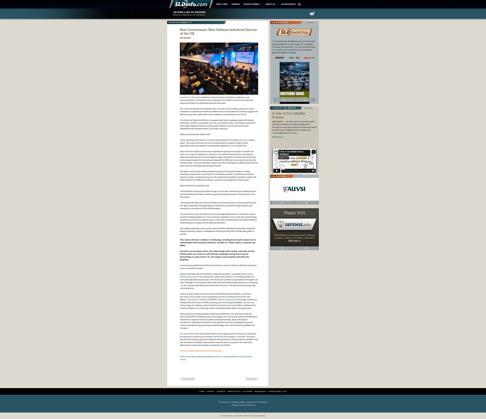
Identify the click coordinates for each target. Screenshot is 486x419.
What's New (222, 4)
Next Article (251, 379)
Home (202, 391)
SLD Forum (247, 391)
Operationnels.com (277, 391)
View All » (311, 22)
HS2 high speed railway (231, 299)
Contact (211, 391)
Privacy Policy (234, 391)
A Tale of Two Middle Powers (288, 115)
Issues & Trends (251, 4)
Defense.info (260, 391)
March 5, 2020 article (192, 97)
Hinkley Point (188, 297)
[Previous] (284, 100)
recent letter (188, 334)
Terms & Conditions (257, 416)
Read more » (278, 137)
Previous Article (188, 379)
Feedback (221, 391)
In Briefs (235, 4)
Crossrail (190, 299)
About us (270, 4)
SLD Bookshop (288, 4)
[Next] (305, 100)
